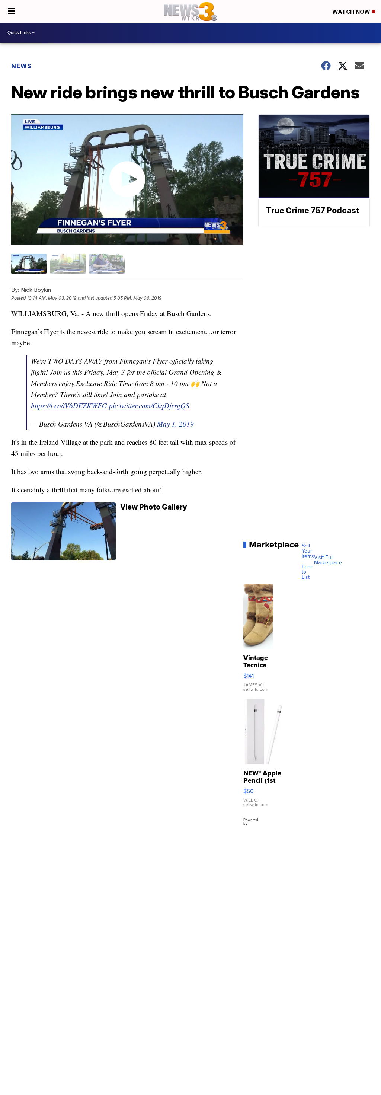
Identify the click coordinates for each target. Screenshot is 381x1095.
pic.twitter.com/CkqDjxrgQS (149, 405)
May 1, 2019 (175, 423)
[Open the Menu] (11, 11)
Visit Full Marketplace (328, 560)
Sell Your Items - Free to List (308, 561)
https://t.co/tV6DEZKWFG (69, 405)
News (21, 66)
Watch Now (352, 11)
